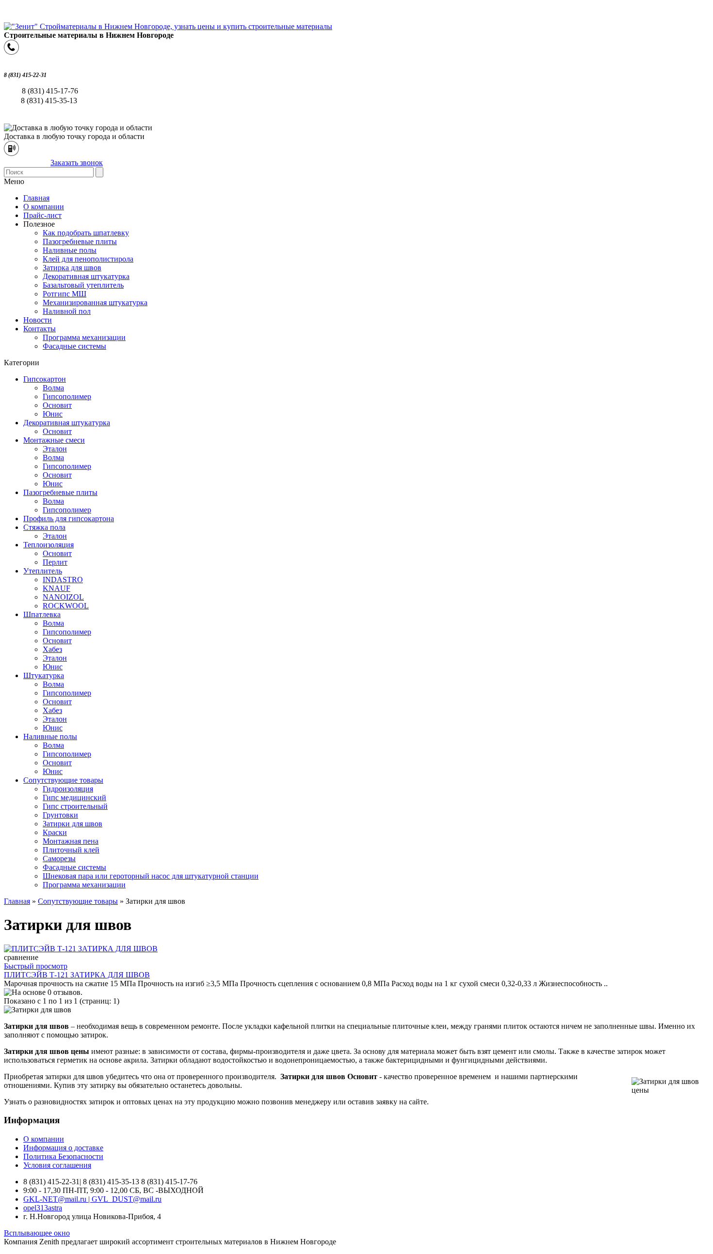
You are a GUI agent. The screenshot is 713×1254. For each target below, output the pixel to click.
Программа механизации (84, 337)
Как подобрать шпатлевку (86, 233)
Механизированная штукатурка (95, 302)
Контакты (39, 329)
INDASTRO (63, 579)
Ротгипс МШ (64, 294)
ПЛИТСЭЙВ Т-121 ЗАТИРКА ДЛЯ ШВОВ (77, 975)
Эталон (55, 449)
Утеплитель (42, 571)
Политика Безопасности (63, 1156)
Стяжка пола (44, 527)
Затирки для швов (72, 824)
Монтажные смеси (54, 440)
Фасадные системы (74, 346)
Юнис (53, 414)
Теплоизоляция (48, 545)
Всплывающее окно (37, 1233)
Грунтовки (60, 815)
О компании (43, 206)
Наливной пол (67, 311)
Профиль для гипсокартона (68, 518)
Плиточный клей (71, 850)
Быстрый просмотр (35, 966)
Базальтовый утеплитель (83, 285)
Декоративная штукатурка (86, 276)
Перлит (55, 562)
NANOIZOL (63, 597)
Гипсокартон (44, 379)
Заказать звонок (76, 162)
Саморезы (59, 858)
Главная (17, 901)
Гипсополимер (67, 396)
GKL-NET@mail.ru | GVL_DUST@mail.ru (92, 1199)
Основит (57, 405)
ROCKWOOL (66, 606)
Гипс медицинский (74, 797)
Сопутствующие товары (63, 780)
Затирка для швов (72, 267)
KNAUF (56, 588)
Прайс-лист (42, 215)
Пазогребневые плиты (80, 241)
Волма (53, 388)
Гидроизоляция (68, 789)
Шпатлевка (42, 614)
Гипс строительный (75, 806)
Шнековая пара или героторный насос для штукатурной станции (151, 876)
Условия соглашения (57, 1165)
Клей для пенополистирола (88, 259)
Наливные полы (70, 250)
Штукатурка (43, 675)
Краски (55, 832)
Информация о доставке (63, 1148)
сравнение (21, 957)
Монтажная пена (70, 841)
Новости (37, 320)
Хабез (52, 649)
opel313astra (42, 1208)
